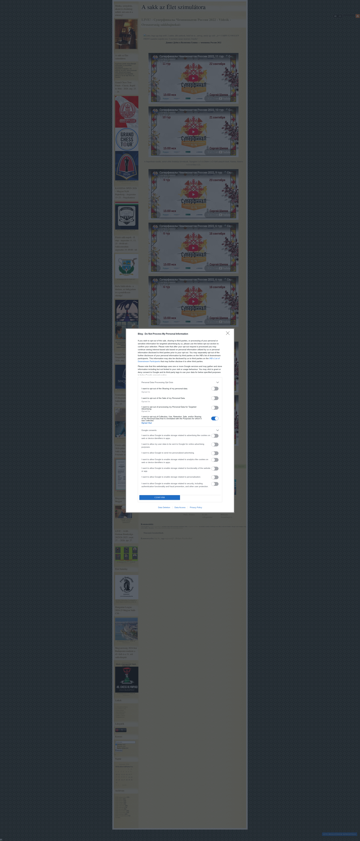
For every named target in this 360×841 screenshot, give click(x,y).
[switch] (215, 389)
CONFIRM (160, 497)
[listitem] (180, 382)
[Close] (228, 334)
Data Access (180, 507)
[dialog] (180, 421)
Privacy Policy (196, 507)
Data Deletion (164, 507)
